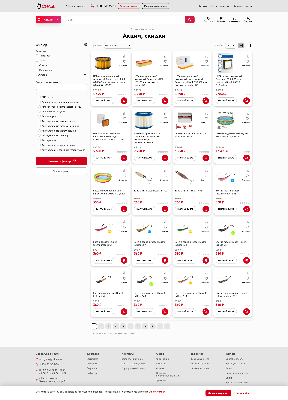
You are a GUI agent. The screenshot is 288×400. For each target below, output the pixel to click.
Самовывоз (92, 359)
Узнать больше (157, 391)
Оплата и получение (220, 6)
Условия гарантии (200, 363)
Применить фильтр (59, 161)
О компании (162, 359)
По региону (93, 368)
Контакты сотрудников (133, 363)
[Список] (249, 45)
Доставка (202, 6)
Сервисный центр (200, 359)
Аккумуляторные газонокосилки (58, 121)
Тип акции (41, 51)
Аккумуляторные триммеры (56, 135)
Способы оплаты (234, 359)
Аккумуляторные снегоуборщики (59, 130)
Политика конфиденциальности (167, 374)
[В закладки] (124, 61)
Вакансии (161, 363)
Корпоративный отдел (133, 368)
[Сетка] (241, 45)
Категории (41, 74)
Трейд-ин (161, 380)
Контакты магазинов (243, 6)
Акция (42, 60)
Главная (134, 29)
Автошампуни (49, 116)
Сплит (229, 377)
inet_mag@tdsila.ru (50, 359)
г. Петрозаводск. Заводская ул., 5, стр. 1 (52, 380)
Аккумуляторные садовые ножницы (60, 125)
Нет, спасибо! (243, 393)
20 (229, 45)
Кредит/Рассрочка (235, 363)
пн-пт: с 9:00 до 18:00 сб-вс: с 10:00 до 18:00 (52, 371)
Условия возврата (200, 368)
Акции (229, 368)
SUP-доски (47, 97)
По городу (92, 363)
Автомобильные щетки (53, 111)
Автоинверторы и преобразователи (60, 101)
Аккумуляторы (49, 140)
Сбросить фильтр (61, 171)
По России (92, 373)
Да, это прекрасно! (218, 393)
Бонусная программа (237, 373)
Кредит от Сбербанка (237, 382)
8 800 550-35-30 (49, 364)
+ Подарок (44, 55)
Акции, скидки (147, 29)
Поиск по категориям (47, 82)
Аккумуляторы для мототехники (58, 145)
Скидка (43, 65)
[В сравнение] (124, 56)
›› (167, 326)
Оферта (160, 368)
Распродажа (45, 69)
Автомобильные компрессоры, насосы (61, 106)
